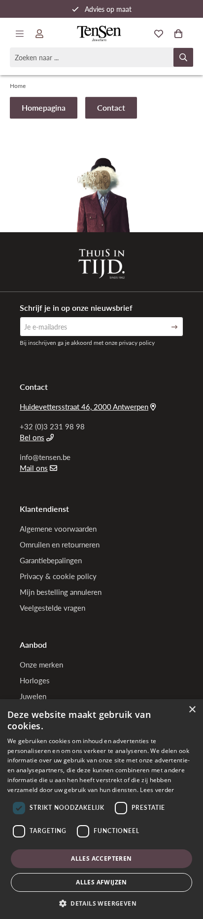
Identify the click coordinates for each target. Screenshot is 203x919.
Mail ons (34, 468)
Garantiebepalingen (51, 560)
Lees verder (157, 790)
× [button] (192, 709)
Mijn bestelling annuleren (61, 592)
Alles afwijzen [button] (101, 882)
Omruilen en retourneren (60, 544)
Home (18, 86)
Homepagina (44, 107)
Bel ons (32, 437)
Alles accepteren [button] (101, 858)
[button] (101, 903)
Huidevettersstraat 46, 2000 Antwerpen (84, 407)
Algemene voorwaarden (58, 529)
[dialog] (101, 809)
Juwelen (33, 696)
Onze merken (41, 664)
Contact (111, 107)
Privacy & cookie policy (58, 576)
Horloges (35, 680)
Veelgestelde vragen (52, 608)
